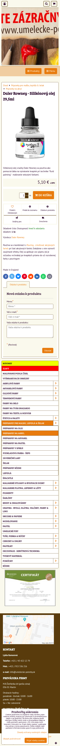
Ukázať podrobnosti (12, 739)
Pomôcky (8, 560)
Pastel (6, 526)
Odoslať (47, 350)
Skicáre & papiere (12, 516)
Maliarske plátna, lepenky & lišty (22, 487)
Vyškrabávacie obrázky (16, 378)
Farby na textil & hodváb (17, 413)
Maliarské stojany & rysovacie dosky (24, 482)
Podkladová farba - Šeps (16, 453)
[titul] (30, 64)
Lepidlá (7, 473)
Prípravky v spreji (13, 448)
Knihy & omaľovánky (14, 502)
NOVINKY (7, 363)
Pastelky (8, 545)
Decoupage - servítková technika (21, 550)
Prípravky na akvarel (15, 438)
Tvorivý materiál (12, 555)
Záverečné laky (11, 457)
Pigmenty (8, 492)
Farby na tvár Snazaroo (16, 408)
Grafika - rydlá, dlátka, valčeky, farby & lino (25, 509)
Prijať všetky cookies (36, 740)
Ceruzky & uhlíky (12, 540)
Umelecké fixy (10, 531)
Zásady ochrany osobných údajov (32, 732)
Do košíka (45, 195)
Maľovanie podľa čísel (15, 373)
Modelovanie (10, 521)
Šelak (6, 462)
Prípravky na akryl (13, 433)
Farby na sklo (10, 403)
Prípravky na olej (13, 428)
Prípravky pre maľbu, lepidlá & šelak (23, 423)
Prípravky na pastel (14, 443)
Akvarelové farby (13, 388)
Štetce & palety (11, 418)
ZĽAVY (6, 368)
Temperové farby (12, 398)
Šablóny (7, 497)
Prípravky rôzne (12, 467)
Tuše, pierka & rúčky (14, 536)
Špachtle (8, 478)
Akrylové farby (11, 383)
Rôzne (6, 565)
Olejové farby (10, 393)
